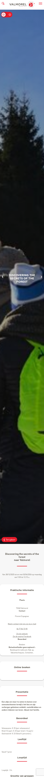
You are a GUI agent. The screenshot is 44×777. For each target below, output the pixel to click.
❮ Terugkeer (9, 539)
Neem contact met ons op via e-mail (22, 624)
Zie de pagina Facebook (22, 636)
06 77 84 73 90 (22, 629)
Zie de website (22, 633)
